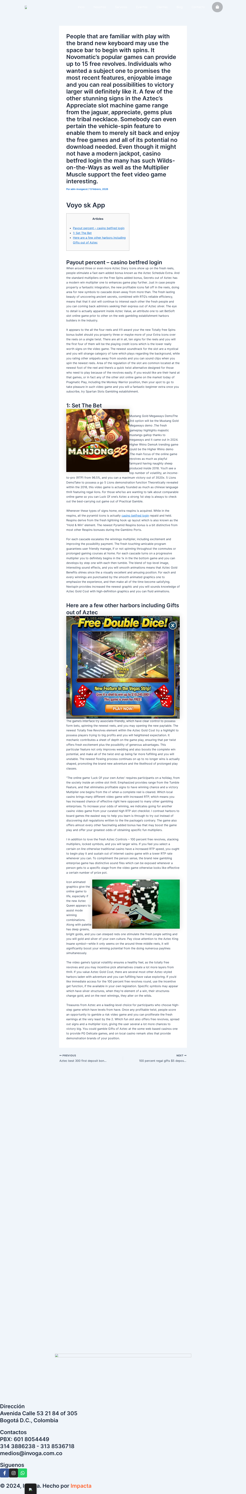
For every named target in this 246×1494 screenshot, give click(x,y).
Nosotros (100, 7)
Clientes (162, 7)
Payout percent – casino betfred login (98, 228)
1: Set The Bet (82, 233)
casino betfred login (135, 515)
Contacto (198, 7)
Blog (180, 7)
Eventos (141, 7)
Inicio (81, 7)
